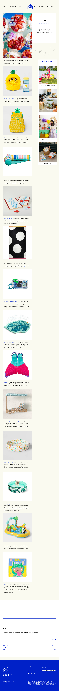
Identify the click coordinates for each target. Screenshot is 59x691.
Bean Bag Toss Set (8, 218)
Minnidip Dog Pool (8, 503)
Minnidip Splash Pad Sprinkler (10, 342)
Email (4, 624)
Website (4, 628)
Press (29, 671)
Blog (4, 6)
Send (53, 639)
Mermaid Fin (7, 382)
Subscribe (55, 670)
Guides (44, 20)
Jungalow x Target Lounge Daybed (11, 421)
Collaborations (12, 6)
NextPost (54, 646)
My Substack (49, 6)
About (34, 6)
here (25, 266)
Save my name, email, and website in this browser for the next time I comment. (21, 632)
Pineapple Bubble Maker (9, 98)
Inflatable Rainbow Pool (9, 462)
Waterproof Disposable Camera (10, 301)
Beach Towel (17, 261)
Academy (41, 6)
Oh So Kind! (6, 584)
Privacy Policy (31, 673)
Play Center (6, 545)
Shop (20, 6)
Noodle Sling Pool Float (9, 178)
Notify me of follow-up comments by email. (13, 634)
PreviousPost (7, 646)
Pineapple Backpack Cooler (10, 137)
